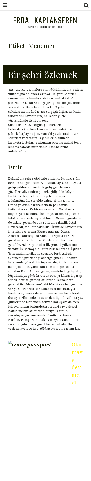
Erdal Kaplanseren (45, 19)
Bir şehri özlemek (42, 74)
